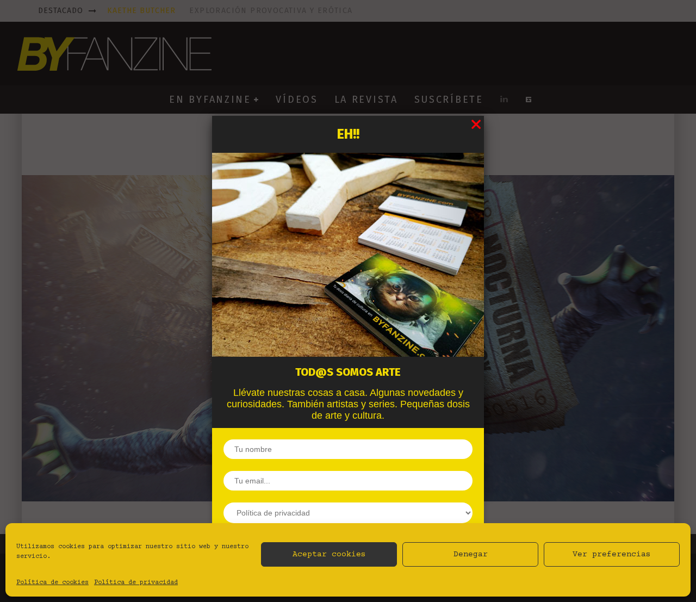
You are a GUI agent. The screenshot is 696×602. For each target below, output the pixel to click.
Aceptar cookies (329, 554)
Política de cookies (52, 582)
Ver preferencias (612, 554)
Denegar (470, 554)
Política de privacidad (136, 582)
